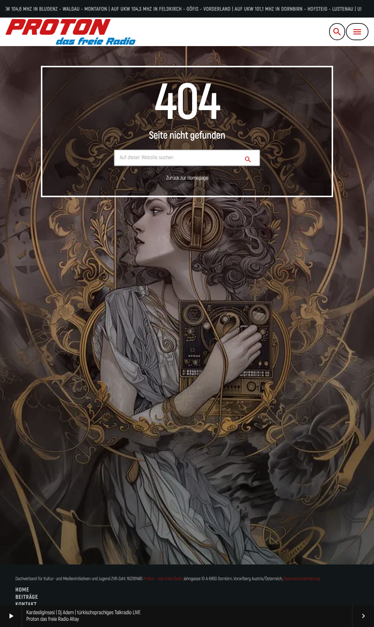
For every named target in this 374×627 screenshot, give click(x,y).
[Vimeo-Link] (70, 32)
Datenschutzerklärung (301, 579)
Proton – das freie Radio (162, 579)
